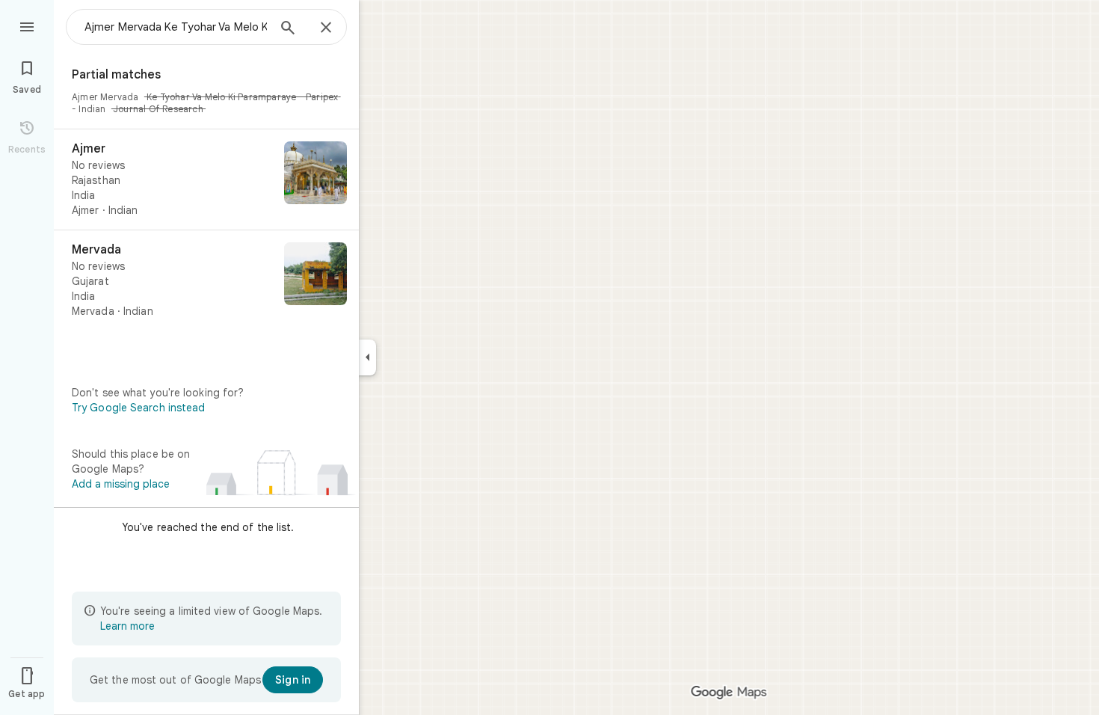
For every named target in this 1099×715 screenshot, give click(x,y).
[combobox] (175, 27)
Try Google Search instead (139, 407)
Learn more (127, 626)
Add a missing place (121, 484)
